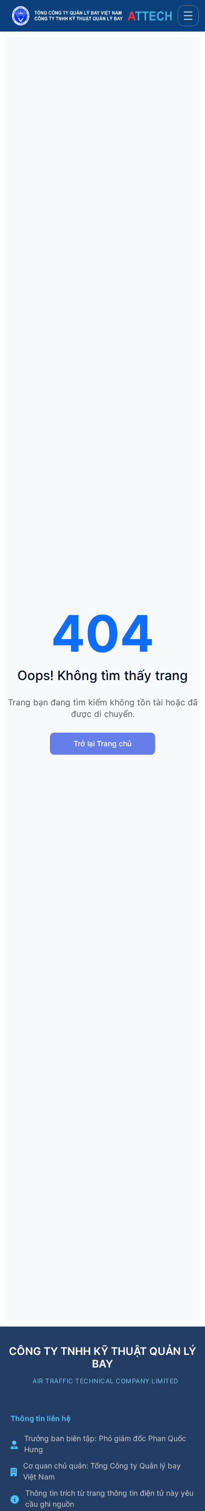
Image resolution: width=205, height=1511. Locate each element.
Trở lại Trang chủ (102, 743)
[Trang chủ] (92, 16)
